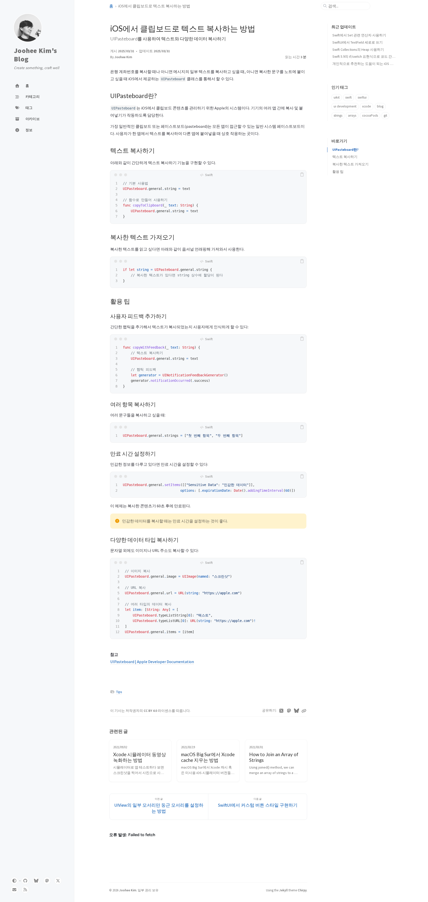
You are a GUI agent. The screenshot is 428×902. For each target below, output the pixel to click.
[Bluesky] (296, 711)
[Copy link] (303, 711)
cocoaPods (370, 115)
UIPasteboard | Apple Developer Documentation (152, 661)
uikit (337, 97)
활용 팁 (338, 172)
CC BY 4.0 (151, 711)
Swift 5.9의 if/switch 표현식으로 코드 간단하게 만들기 (372, 56)
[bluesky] (36, 880)
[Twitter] (281, 711)
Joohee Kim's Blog (35, 55)
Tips (119, 692)
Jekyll (283, 890)
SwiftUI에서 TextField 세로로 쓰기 (357, 42)
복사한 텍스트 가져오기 (350, 164)
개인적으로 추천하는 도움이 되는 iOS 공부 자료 (368, 63)
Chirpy (302, 890)
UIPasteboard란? (345, 150)
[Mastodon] (289, 711)
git (385, 115)
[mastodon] (47, 880)
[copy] (301, 174)
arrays (352, 115)
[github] (25, 880)
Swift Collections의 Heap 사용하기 (358, 49)
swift (348, 97)
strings (338, 115)
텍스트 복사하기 (344, 157)
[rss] (25, 889)
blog (380, 106)
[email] (14, 889)
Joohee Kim (123, 57)
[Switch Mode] (14, 880)
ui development (345, 106)
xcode (366, 106)
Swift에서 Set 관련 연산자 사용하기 (359, 35)
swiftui (362, 97)
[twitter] (57, 880)
